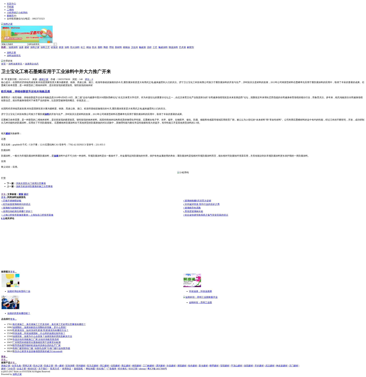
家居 (61, 47)
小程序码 (11, 12)
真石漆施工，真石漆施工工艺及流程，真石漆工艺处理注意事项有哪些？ (49, 324)
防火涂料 (74, 47)
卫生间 (134, 47)
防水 (94, 47)
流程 (149, 47)
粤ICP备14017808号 (157, 368)
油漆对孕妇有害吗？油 (18, 291)
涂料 (67, 47)
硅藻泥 (54, 47)
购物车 (10, 15)
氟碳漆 (142, 47)
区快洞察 (70, 365)
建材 (27, 47)
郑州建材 (80, 365)
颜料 (100, 47)
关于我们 (42, 368)
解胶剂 (190, 47)
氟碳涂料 (163, 47)
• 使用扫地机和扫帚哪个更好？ (17, 211)
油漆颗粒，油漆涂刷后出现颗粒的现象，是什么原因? (39, 327)
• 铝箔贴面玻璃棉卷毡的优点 (16, 204)
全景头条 (16, 365)
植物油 (126, 47)
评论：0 (89, 79)
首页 (3, 64)
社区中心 (11, 3)
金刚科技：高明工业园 (200, 302)
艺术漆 (182, 47)
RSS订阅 (133, 368)
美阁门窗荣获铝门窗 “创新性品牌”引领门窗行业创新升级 (41, 348)
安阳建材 (224, 365)
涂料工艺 (45, 47)
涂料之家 (34, 47)
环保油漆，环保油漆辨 (200, 291)
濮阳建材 (181, 365)
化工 (83, 47)
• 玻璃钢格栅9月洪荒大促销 (197, 200)
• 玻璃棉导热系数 (192, 208)
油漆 (21, 47)
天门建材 (293, 365)
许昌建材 (171, 365)
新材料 (118, 47)
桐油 (88, 47)
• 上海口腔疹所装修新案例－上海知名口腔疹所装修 (27, 215)
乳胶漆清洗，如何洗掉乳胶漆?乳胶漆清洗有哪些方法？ (40, 330)
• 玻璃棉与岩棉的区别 (13, 208)
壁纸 (111, 47)
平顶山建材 (236, 365)
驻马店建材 (92, 365)
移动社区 (32, 368)
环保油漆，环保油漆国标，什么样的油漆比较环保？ (39, 333)
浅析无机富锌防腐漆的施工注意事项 (34, 186)
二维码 (10, 9)
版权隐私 (78, 368)
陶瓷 (106, 47)
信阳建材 (115, 365)
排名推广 (101, 368)
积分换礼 (122, 368)
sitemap (142, 368)
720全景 (11, 368)
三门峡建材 (148, 365)
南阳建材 (136, 365)
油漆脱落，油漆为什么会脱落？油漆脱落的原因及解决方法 (42, 336)
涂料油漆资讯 (15, 64)
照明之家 (27, 365)
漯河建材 (160, 365)
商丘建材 (126, 365)
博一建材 (59, 365)
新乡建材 (203, 365)
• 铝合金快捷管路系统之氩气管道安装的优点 (205, 215)
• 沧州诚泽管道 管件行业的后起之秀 (201, 204)
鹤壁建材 (214, 365)
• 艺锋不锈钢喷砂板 (11, 200)
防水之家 (37, 365)
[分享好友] (7, 60)
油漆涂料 (13, 47)
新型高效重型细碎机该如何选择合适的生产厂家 (37, 345)
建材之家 (43, 79)
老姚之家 (5, 365)
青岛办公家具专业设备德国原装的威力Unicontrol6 (37, 351)
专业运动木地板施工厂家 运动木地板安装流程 (36, 339)
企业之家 (21, 368)
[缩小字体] (6, 79)
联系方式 (54, 368)
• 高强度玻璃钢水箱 (193, 211)
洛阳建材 (248, 365)
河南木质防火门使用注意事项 (31, 183)
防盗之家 (48, 365)
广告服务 (111, 368)
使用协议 (66, 368)
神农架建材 (282, 365)
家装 (21, 194)
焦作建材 (192, 365)
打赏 (3, 178)
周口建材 (104, 365)
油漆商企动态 (32, 64)
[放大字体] (2, 79)
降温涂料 (173, 47)
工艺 (155, 47)
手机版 (10, 6)
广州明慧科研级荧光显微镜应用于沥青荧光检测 (37, 342)
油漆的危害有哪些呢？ (18, 313)
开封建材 (259, 365)
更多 (4, 194)
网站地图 (90, 368)
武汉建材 (269, 365)
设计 (26, 194)
